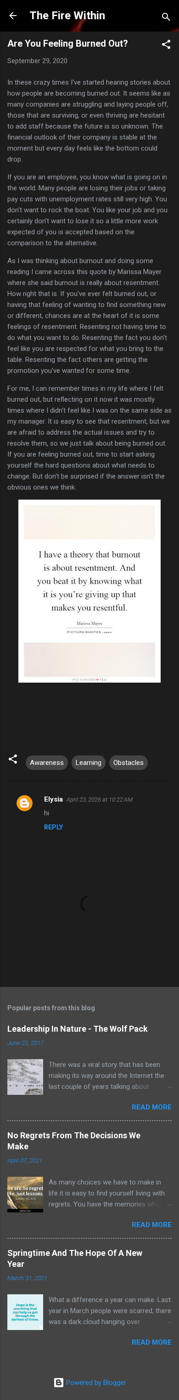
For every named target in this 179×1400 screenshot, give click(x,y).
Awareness (47, 763)
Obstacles (128, 763)
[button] (166, 46)
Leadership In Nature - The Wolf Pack (77, 1029)
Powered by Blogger (95, 1382)
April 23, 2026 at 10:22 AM (100, 799)
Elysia (53, 799)
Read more (152, 1107)
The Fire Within (67, 15)
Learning (88, 763)
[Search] (166, 18)
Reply (53, 827)
